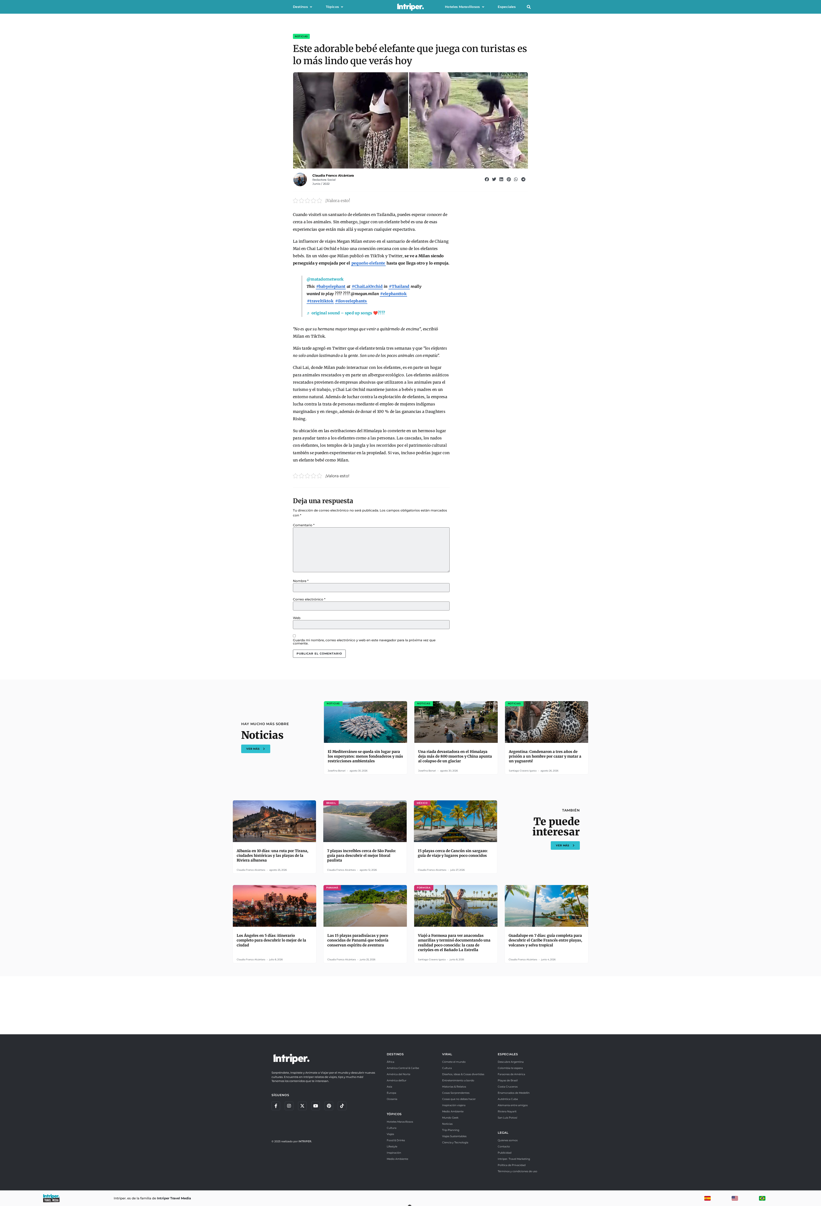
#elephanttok (393, 293)
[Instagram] (289, 1106)
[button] (528, 6)
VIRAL (447, 1054)
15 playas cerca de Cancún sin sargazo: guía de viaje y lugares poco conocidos (453, 853)
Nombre (301, 580)
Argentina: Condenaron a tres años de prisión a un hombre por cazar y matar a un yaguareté (545, 756)
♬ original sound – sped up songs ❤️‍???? (346, 312)
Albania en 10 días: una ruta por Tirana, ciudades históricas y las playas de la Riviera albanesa (272, 855)
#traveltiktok (320, 301)
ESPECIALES (508, 1054)
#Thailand (399, 286)
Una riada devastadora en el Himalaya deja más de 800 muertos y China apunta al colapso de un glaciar (455, 756)
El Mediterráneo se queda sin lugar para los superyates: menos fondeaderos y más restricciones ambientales (365, 756)
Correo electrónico (309, 599)
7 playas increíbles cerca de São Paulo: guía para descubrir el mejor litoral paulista (361, 855)
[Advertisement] (410, 1004)
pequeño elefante (368, 263)
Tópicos (332, 7)
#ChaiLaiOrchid (367, 286)
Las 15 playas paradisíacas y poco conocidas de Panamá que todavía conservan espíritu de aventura (357, 940)
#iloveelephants (351, 301)
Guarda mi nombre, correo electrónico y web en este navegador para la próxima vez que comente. (364, 641)
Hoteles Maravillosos (462, 7)
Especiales (507, 7)
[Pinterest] (329, 1106)
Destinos (300, 7)
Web (296, 617)
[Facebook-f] (276, 1106)
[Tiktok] (342, 1106)
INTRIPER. (305, 1141)
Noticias (301, 36)
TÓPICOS (394, 1114)
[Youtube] (315, 1106)
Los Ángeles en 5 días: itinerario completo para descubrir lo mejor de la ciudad (271, 940)
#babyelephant (331, 286)
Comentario (304, 525)
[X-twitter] (302, 1106)
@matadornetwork (325, 279)
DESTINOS (395, 1054)
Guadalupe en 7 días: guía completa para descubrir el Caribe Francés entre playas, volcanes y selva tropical (545, 940)
